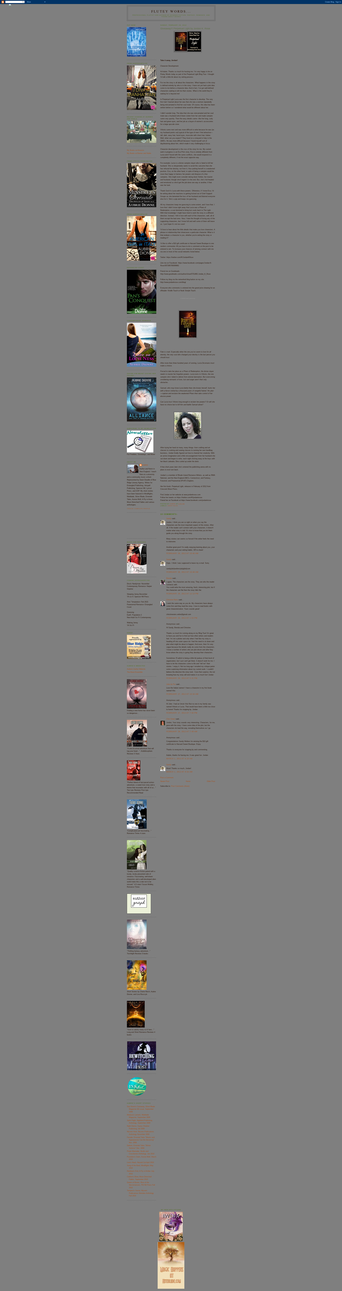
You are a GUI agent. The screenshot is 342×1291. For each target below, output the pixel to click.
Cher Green (170, 719)
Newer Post (164, 781)
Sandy (168, 518)
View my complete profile (138, 508)
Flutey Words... (171, 11)
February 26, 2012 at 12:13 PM (182, 594)
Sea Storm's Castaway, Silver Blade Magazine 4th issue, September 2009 (141, 1109)
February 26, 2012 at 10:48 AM (182, 572)
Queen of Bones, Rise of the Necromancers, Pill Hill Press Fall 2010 (141, 1185)
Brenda (169, 578)
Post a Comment (166, 778)
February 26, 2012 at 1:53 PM (181, 618)
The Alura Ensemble (135, 672)
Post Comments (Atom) (180, 786)
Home (188, 781)
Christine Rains (172, 600)
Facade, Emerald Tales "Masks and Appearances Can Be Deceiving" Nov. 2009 (141, 1140)
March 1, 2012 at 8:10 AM (179, 759)
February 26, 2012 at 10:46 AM (182, 553)
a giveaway (187, 298)
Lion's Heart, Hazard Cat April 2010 (140, 1162)
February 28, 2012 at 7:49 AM (181, 732)
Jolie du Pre (171, 684)
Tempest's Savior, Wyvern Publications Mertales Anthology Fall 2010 (140, 1193)
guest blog (173, 505)
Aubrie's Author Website (136, 669)
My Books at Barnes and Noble (139, 153)
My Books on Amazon (135, 150)
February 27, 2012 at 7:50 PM (181, 713)
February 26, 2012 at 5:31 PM (181, 678)
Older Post (211, 781)
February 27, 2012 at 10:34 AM (182, 694)
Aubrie (145, 465)
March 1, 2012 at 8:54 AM (179, 772)
